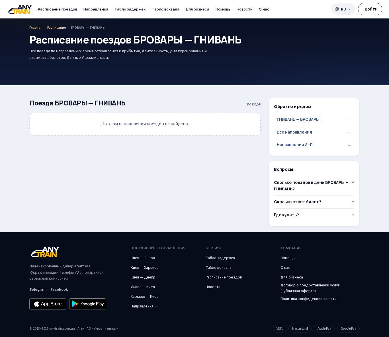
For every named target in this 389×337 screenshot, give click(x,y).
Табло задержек (130, 9)
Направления (95, 9)
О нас (264, 9)
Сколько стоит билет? (297, 201)
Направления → (144, 306)
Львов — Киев (143, 287)
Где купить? (286, 214)
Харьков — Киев (145, 296)
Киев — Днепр (143, 277)
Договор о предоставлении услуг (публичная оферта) (310, 288)
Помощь (223, 9)
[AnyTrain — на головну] (20, 9)
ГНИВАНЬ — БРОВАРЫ (314, 119)
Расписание (56, 27)
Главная (35, 27)
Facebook (59, 289)
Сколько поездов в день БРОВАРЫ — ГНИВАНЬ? (311, 185)
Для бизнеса (197, 9)
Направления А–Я (314, 144)
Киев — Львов (143, 258)
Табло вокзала (165, 9)
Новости (245, 9)
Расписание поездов (57, 9)
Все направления (314, 132)
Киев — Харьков (145, 268)
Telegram (38, 289)
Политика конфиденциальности (309, 299)
